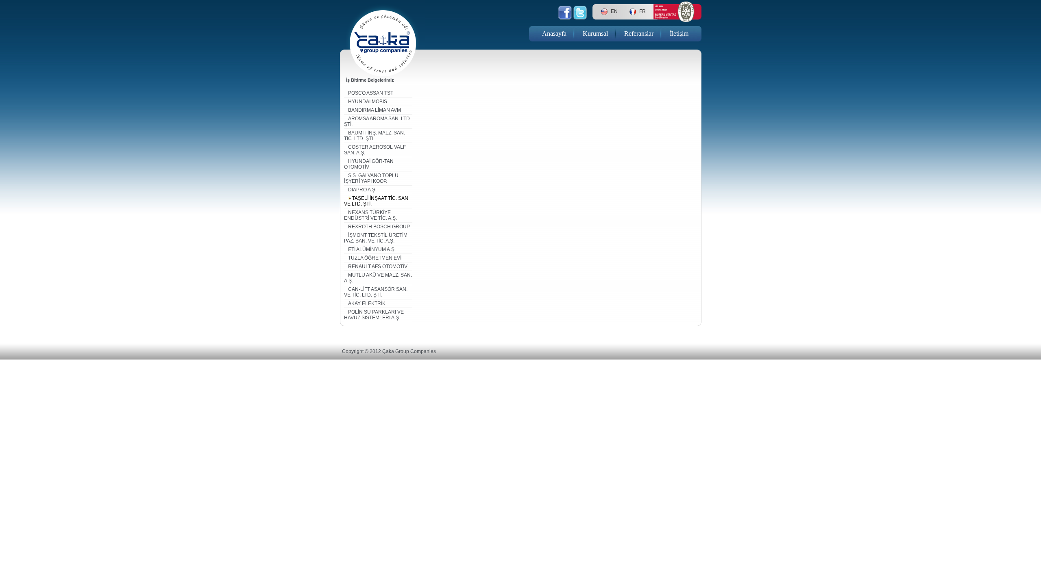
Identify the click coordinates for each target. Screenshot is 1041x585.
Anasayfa (554, 33)
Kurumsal (595, 33)
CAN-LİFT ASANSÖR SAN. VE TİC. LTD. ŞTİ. (375, 292)
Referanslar (638, 33)
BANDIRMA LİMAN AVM (374, 110)
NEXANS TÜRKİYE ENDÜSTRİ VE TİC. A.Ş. (370, 215)
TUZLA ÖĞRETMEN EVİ (374, 258)
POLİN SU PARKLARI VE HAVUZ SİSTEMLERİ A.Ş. (374, 315)
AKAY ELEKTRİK (366, 303)
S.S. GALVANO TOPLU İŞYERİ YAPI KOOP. (371, 178)
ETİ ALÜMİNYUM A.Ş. (372, 249)
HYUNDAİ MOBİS (367, 101)
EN (614, 11)
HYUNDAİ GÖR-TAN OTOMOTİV (369, 164)
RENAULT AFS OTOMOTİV (377, 266)
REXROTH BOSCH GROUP (379, 227)
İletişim (679, 33)
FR (642, 11)
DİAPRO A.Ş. (362, 190)
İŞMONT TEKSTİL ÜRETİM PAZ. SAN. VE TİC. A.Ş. (375, 238)
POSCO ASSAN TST (370, 93)
